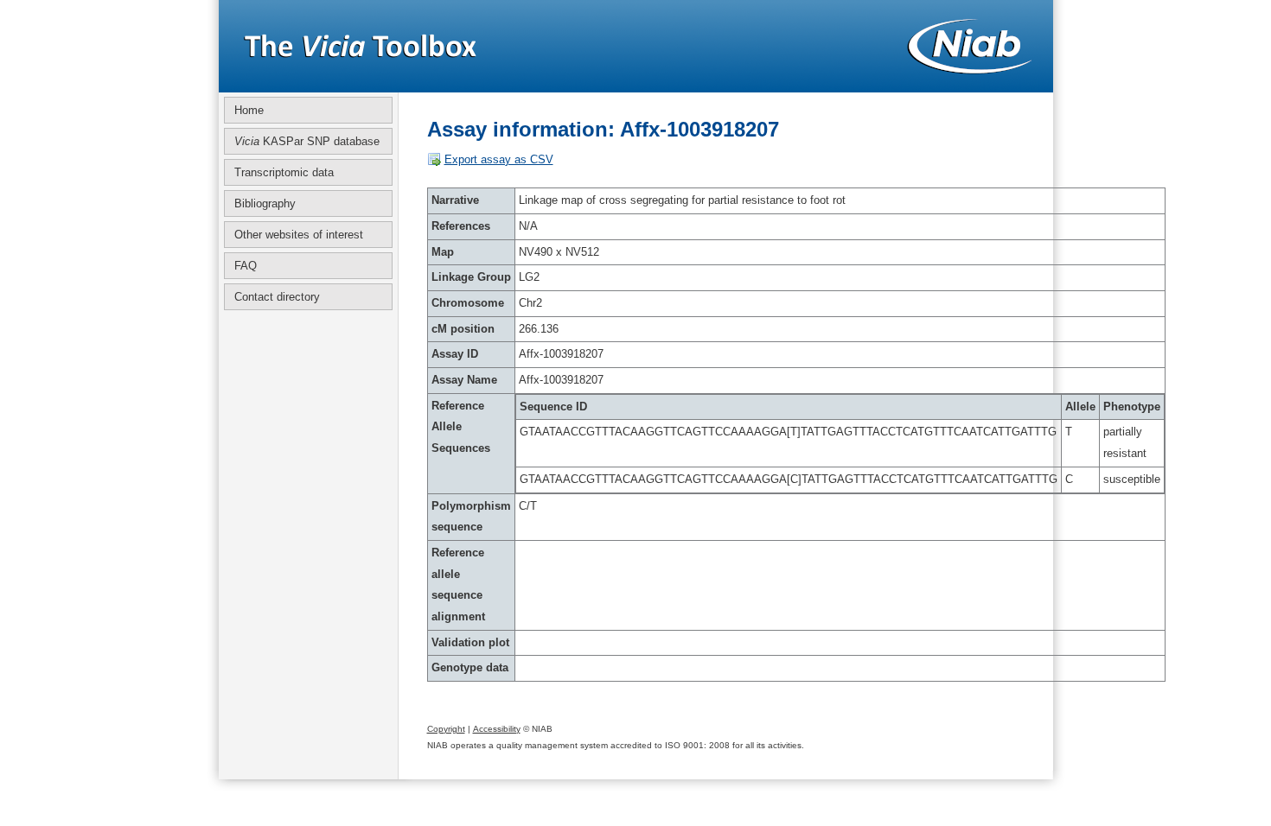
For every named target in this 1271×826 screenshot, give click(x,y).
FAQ (245, 265)
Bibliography (265, 203)
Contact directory (277, 296)
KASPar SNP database (307, 141)
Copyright (446, 729)
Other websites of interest (298, 234)
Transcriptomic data (284, 172)
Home (249, 110)
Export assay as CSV (498, 159)
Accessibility (497, 729)
